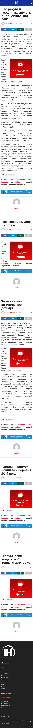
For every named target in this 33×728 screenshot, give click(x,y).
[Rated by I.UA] (5, 663)
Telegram (21, 179)
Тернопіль (4, 671)
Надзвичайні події (6, 677)
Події (2, 675)
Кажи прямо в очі (5, 705)
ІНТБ (8, 720)
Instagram (19, 182)
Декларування (10, 174)
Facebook (5, 182)
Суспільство (4, 680)
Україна (3, 688)
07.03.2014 (19, 23)
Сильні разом (4, 701)
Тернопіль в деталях (6, 708)
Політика (3, 682)
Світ (2, 691)
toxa (10, 229)
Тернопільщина (5, 673)
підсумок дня (9, 510)
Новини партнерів (6, 693)
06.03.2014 (18, 567)
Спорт (3, 686)
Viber (29, 179)
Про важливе (4, 703)
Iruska (11, 23)
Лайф (2, 684)
